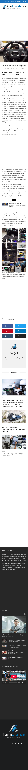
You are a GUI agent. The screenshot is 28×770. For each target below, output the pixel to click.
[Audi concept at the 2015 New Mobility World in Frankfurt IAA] (14, 51)
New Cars (4, 424)
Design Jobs (14, 752)
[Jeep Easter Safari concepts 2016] (4, 646)
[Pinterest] (15, 743)
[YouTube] (18, 743)
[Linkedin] (21, 743)
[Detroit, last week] (4, 641)
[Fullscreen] (24, 682)
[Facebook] (6, 743)
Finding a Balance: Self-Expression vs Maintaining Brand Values (17, 205)
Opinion (3, 451)
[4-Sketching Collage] (14, 442)
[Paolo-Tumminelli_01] (14, 387)
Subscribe (13, 749)
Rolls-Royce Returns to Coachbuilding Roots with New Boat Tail (13, 430)
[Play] (3, 682)
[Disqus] (14, 479)
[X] (9, 743)
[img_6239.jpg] (5, 204)
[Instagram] (12, 743)
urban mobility (11, 319)
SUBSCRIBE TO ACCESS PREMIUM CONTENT (14, 1)
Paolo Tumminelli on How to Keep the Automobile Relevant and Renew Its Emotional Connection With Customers (13, 403)
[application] (14, 677)
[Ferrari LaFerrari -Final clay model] (4, 652)
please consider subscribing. (9, 569)
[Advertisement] (14, 25)
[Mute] (22, 682)
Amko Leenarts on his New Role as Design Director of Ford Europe (12, 635)
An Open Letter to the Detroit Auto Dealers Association (16, 641)
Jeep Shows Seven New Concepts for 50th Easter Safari (17, 646)
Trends (10, 201)
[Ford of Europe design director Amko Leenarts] (14, 624)
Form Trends (6, 68)
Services (20, 749)
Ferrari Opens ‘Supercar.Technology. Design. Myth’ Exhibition (15, 652)
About (7, 749)
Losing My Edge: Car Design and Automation (14, 455)
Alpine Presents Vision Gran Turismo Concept (15, 658)
